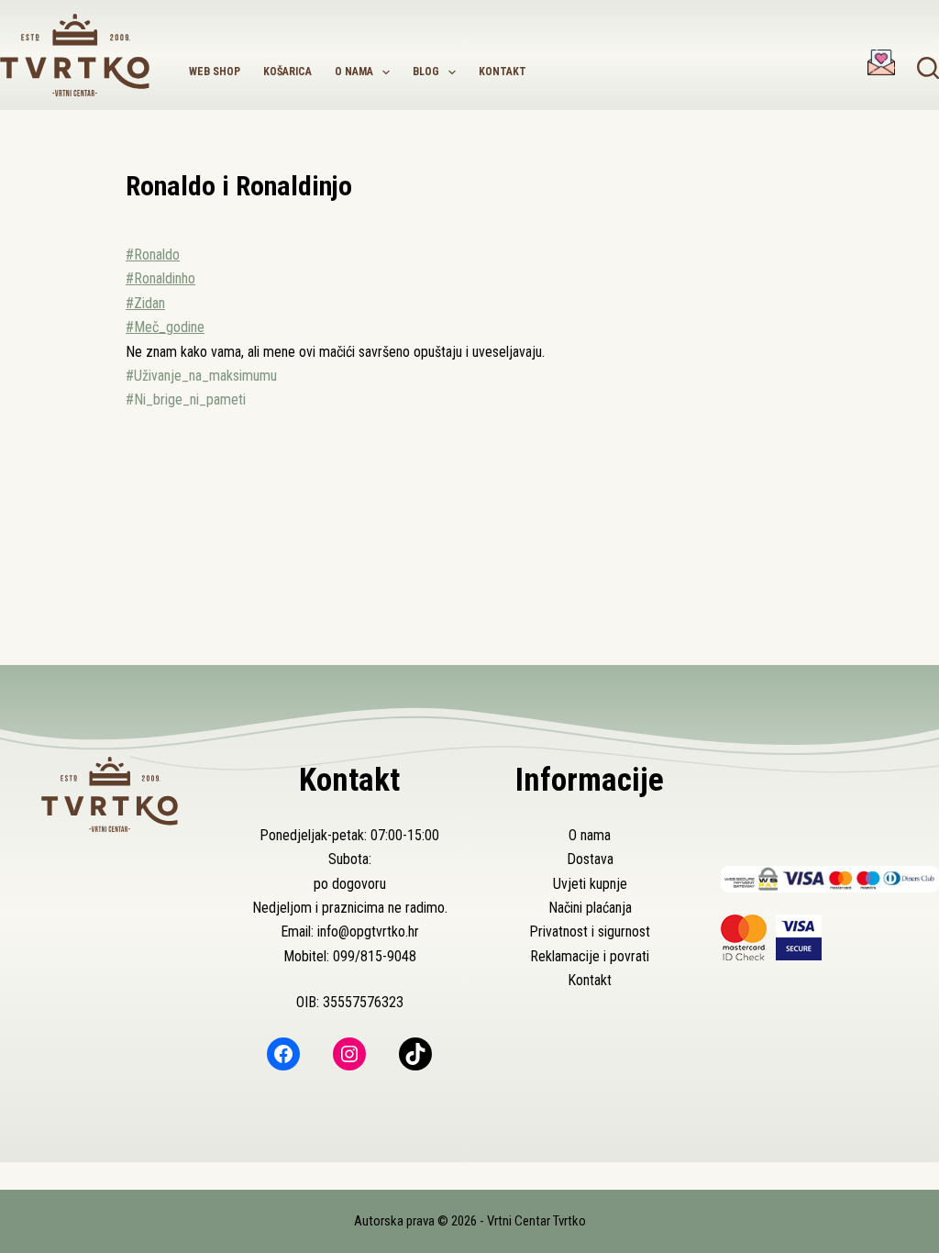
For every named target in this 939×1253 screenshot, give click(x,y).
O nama (354, 71)
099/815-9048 (374, 956)
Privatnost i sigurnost (589, 931)
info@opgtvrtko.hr (368, 931)
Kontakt (502, 71)
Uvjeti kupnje (590, 884)
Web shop (214, 71)
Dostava (590, 859)
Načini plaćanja (590, 907)
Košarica (287, 71)
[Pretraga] (928, 68)
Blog (426, 71)
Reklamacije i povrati (589, 956)
